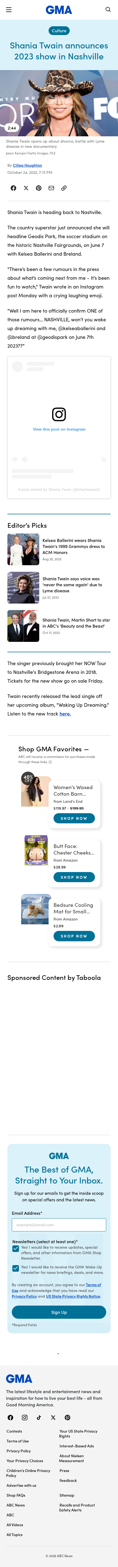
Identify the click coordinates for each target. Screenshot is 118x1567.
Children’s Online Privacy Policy (28, 1473)
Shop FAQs (16, 1495)
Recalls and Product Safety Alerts (77, 1507)
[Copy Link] (64, 188)
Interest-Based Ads (77, 1445)
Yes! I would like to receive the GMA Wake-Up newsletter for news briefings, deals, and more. (62, 1269)
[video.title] (59, 103)
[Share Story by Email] (51, 188)
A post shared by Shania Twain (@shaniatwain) (59, 489)
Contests (14, 1431)
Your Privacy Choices (25, 1460)
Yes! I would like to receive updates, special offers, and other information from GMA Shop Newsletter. (61, 1253)
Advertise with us (21, 1485)
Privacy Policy (24, 1296)
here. (65, 713)
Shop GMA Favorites (50, 748)
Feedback (68, 1480)
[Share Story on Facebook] (13, 188)
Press (64, 1470)
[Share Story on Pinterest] (38, 188)
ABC (10, 1514)
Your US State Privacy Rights (78, 1433)
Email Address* (27, 1213)
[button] (9, 10)
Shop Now (74, 818)
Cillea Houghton (27, 165)
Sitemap (67, 1495)
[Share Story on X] (26, 188)
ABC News (16, 1505)
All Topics (15, 1534)
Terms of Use (18, 1441)
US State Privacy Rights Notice (73, 1296)
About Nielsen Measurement (71, 1458)
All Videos (15, 1524)
